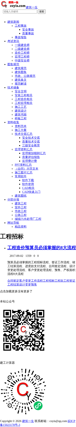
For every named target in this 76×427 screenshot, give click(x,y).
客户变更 (25, 280)
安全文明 (21, 91)
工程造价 (16, 247)
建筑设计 (21, 110)
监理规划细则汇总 (34, 153)
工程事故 (21, 25)
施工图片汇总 (23, 172)
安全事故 (28, 29)
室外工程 (21, 207)
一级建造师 (22, 45)
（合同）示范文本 (26, 168)
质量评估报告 (31, 157)
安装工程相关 (23, 95)
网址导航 (13, 222)
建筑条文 (21, 79)
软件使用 (28, 184)
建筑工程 (21, 203)
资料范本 (21, 126)
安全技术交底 (31, 137)
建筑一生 (28, 421)
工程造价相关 (23, 99)
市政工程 (21, 211)
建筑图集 (21, 72)
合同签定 (13, 280)
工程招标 (49, 280)
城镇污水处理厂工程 (28, 218)
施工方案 (21, 130)
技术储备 (13, 87)
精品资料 (21, 226)
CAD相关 (28, 187)
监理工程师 (22, 56)
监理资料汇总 (23, 149)
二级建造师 (22, 48)
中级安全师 (22, 60)
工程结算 (13, 284)
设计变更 (25, 284)
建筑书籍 (21, 114)
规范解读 (21, 83)
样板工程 (21, 118)
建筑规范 (21, 68)
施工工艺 (21, 106)
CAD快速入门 (31, 191)
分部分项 (13, 199)
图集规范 (13, 64)
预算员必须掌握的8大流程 (50, 247)
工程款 (59, 280)
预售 (34, 284)
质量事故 (28, 33)
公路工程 (21, 215)
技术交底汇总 (23, 133)
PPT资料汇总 (23, 164)
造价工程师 (22, 52)
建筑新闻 (13, 21)
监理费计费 (29, 160)
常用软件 (21, 176)
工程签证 (69, 280)
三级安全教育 (31, 145)
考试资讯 (13, 41)
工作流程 (37, 280)
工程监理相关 (23, 102)
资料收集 (13, 122)
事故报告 (21, 37)
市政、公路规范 (25, 75)
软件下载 (28, 180)
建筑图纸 (21, 195)
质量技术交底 (31, 141)
